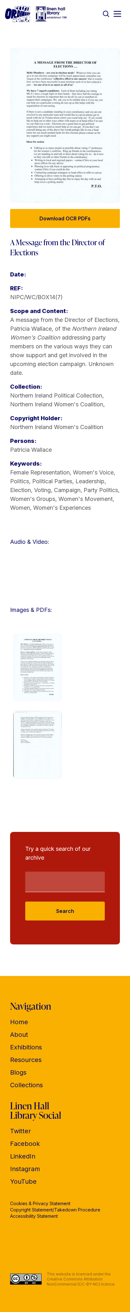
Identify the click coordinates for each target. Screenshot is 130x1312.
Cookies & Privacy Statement (40, 1203)
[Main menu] (117, 13)
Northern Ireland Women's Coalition (56, 404)
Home (19, 1022)
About (19, 1034)
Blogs (18, 1072)
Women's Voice (93, 472)
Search (65, 911)
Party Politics (101, 490)
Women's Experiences (62, 507)
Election (20, 490)
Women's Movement (85, 499)
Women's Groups (32, 499)
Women (20, 507)
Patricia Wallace (31, 449)
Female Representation (40, 472)
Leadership (89, 481)
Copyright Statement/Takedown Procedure (55, 1209)
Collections (26, 1085)
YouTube (23, 1181)
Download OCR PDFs (65, 218)
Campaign (67, 490)
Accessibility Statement (34, 1216)
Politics (19, 481)
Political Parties (52, 481)
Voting (42, 490)
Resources (26, 1060)
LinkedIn (22, 1156)
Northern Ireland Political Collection (56, 395)
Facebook (25, 1143)
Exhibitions (26, 1047)
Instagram (25, 1169)
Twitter (20, 1131)
